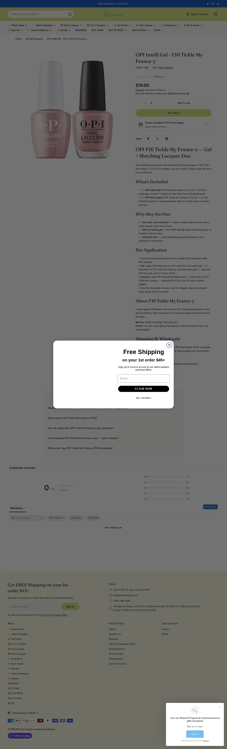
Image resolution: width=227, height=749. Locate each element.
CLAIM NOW (143, 388)
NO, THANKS (143, 398)
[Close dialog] (169, 345)
